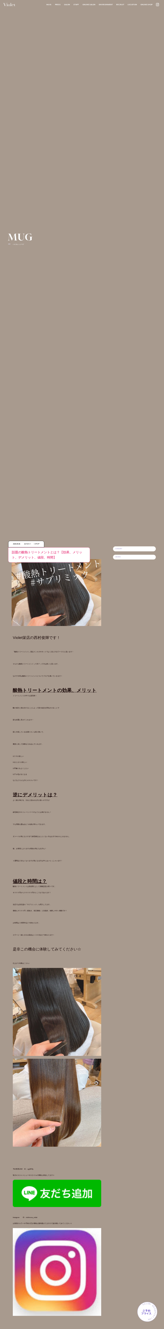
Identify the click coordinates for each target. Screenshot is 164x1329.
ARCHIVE (118, 557)
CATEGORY (118, 549)
